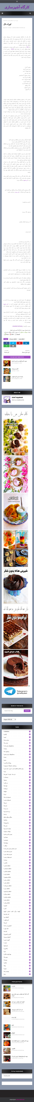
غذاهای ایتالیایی (17, 871)
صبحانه (17, 860)
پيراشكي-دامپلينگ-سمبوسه (17, 766)
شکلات (17, 846)
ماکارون (17, 948)
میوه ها (17, 960)
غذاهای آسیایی (17, 865)
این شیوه (25, 180)
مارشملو (17, 945)
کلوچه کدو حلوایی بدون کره (18, 1002)
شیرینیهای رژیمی (17, 857)
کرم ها (17, 923)
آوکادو (17, 734)
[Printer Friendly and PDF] (11, 335)
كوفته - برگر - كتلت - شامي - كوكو (17, 911)
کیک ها (17, 931)
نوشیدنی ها (17, 971)
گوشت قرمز (17, 940)
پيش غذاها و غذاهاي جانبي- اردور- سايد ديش (17, 768)
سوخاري (17, 837)
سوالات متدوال (17, 831)
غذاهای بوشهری (17, 877)
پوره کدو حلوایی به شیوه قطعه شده (20, 1041)
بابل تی (13, 986)
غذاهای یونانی (17, 903)
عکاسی (17, 863)
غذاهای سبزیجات (13, 339)
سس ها (17, 825)
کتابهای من (17, 917)
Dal (28, 47)
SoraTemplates (20, 1099)
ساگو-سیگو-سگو (17, 817)
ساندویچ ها (17, 823)
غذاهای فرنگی (17, 894)
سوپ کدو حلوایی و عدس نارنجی (19, 361)
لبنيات (17, 943)
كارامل (17, 905)
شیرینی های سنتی (17, 851)
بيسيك (17, 748)
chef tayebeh (8, 27)
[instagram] (17, 1)
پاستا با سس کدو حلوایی (17, 376)
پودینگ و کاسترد (17, 763)
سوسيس (17, 840)
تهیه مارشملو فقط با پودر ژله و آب (20, 1056)
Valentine (17, 731)
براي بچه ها (17, 740)
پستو (17, 760)
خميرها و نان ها (17, 797)
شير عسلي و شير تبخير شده (17, 848)
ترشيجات (17, 777)
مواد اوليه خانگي (17, 954)
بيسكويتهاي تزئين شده (17, 746)
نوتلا (17, 965)
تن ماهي (17, 783)
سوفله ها (17, 843)
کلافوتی (13, 1048)
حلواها (17, 791)
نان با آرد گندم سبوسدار (17, 1009)
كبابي (17, 908)
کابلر (13, 1025)
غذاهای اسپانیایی (17, 868)
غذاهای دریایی (17, 880)
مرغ (17, 951)
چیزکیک (17, 788)
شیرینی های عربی (17, 854)
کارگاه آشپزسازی (17, 7)
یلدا (17, 974)
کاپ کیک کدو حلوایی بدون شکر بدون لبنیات (20, 995)
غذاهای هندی (10, 20)
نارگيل (17, 963)
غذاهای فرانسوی (17, 891)
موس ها (17, 957)
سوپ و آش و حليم (17, 834)
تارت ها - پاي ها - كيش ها (17, 774)
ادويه (17, 737)
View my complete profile (18, 400)
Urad (12, 49)
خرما (17, 794)
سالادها (17, 820)
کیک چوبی (17, 928)
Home (5, 20)
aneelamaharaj (17, 326)
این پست (17, 192)
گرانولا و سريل (17, 937)
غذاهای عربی (17, 888)
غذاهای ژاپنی (17, 883)
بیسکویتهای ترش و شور (17, 754)
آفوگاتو (13, 1033)
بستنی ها (17, 743)
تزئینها (17, 780)
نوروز (17, 968)
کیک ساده (14, 1017)
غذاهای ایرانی (17, 874)
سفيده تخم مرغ (17, 828)
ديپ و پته (17, 808)
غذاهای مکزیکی (17, 897)
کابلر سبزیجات (15, 369)
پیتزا (17, 771)
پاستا (17, 757)
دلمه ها (17, 805)
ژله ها (17, 814)
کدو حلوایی (17, 920)
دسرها (17, 803)
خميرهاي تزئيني (17, 800)
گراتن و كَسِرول (17, 934)
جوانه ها (17, 786)
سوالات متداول (23, 332)
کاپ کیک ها (17, 914)
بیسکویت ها (17, 751)
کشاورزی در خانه (17, 925)
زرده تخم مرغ (17, 811)
